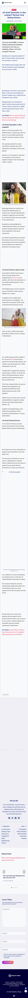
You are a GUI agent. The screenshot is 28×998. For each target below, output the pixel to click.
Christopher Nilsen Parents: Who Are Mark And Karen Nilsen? (21, 832)
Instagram (22, 204)
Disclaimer (16, 984)
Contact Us (12, 982)
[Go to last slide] (4, 872)
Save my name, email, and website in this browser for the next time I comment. (14, 956)
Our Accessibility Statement (11, 983)
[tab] (11, 887)
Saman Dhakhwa (9, 881)
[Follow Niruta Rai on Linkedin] (18, 818)
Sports (14, 9)
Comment (6, 909)
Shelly (11, 359)
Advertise (20, 983)
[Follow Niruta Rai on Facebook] (9, 818)
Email (5, 942)
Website (5, 950)
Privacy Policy (19, 982)
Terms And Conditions (14, 986)
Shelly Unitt (16, 278)
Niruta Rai (10, 21)
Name (5, 933)
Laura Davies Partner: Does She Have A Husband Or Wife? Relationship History (6, 835)
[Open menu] (24, 2)
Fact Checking (6, 984)
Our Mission (22, 984)
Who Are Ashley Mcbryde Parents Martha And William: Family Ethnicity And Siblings (13, 118)
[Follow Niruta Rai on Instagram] (15, 818)
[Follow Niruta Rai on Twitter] (12, 818)
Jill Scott (5, 694)
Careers (12, 984)
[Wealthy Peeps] (7, 2)
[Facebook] (14, 995)
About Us (8, 982)
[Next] (24, 872)
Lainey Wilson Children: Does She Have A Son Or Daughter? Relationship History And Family (13, 632)
